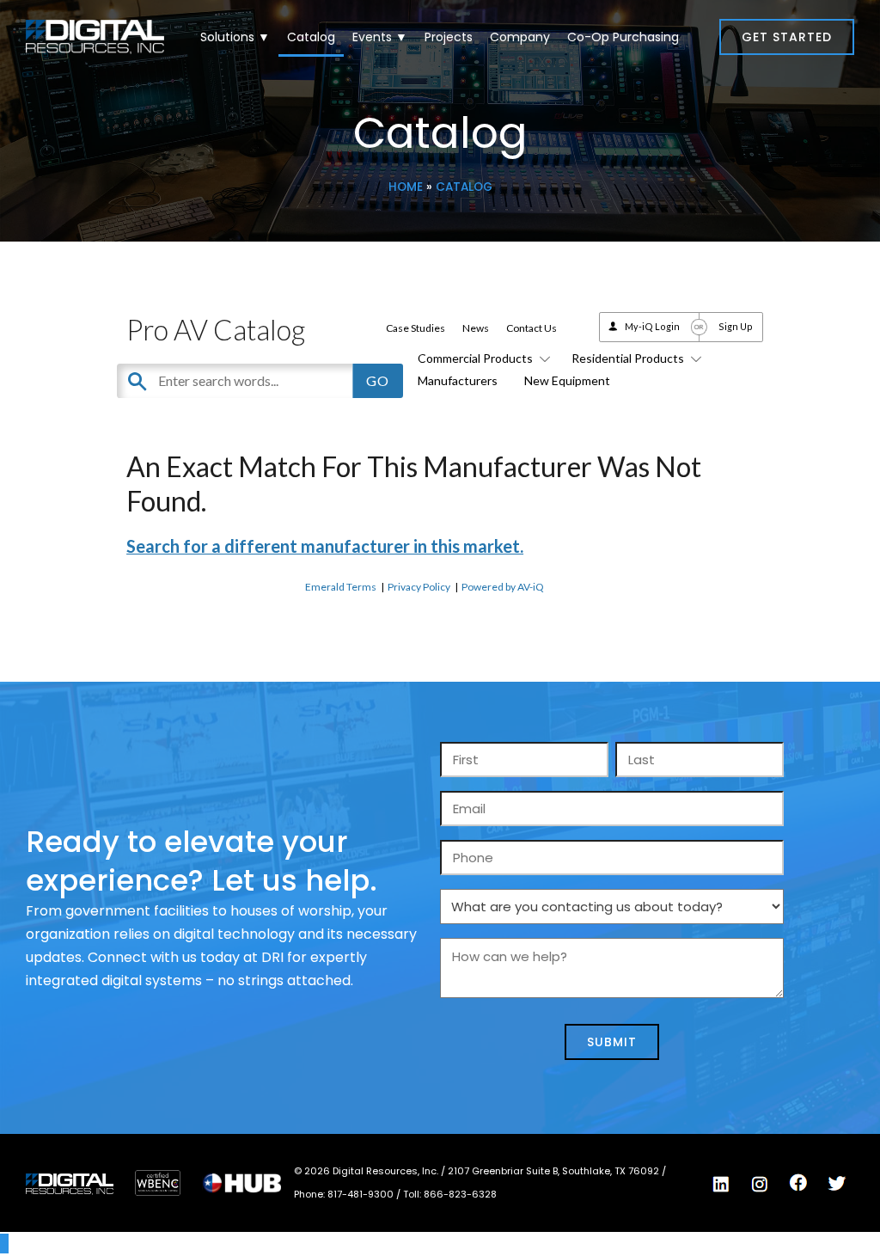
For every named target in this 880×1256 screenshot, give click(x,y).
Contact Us (531, 328)
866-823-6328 (460, 1194)
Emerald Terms (340, 586)
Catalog (311, 37)
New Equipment (567, 380)
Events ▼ (379, 37)
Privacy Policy (419, 586)
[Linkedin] (721, 1184)
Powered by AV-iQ (502, 586)
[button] (786, 37)
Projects (449, 37)
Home (405, 187)
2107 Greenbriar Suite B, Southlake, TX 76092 (555, 1171)
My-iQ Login (652, 326)
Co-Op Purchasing (623, 37)
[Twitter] (837, 1184)
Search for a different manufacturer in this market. (324, 546)
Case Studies (415, 328)
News (475, 328)
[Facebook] (798, 1183)
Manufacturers (458, 380)
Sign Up (735, 326)
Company (520, 37)
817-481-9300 (361, 1194)
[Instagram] (759, 1184)
